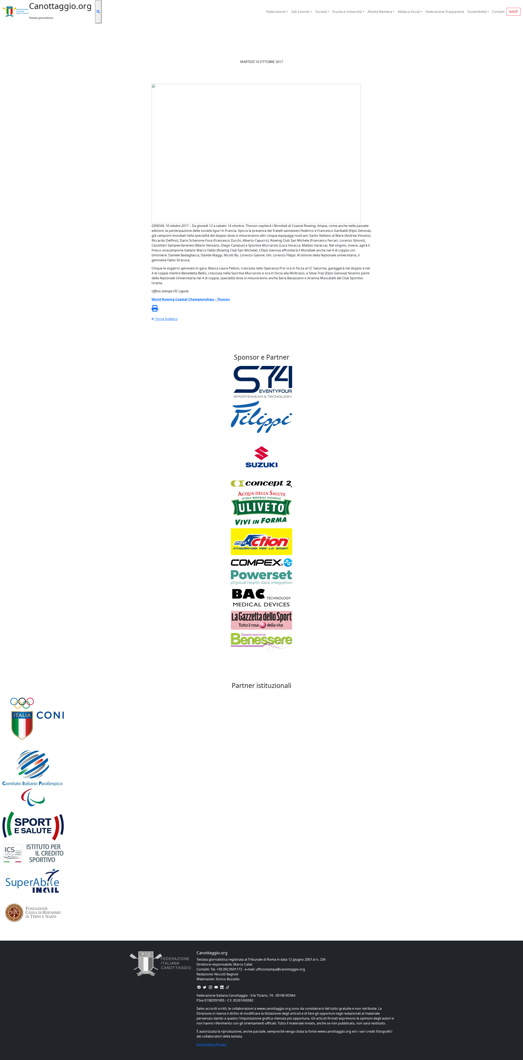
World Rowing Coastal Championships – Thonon (191, 299)
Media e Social (409, 11)
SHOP (513, 11)
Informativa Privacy (212, 1044)
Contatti (498, 11)
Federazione (275, 11)
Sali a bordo (300, 11)
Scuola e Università (347, 11)
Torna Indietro (166, 319)
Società (321, 11)
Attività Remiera (380, 11)
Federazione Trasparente (445, 11)
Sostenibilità (476, 11)
